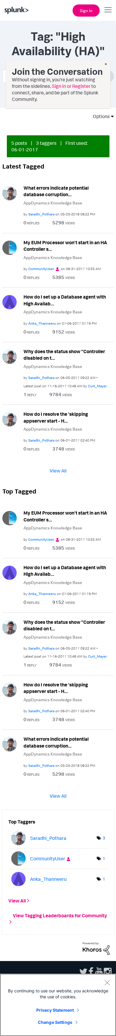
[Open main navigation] (108, 9)
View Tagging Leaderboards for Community (60, 915)
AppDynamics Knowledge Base (52, 202)
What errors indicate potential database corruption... (56, 191)
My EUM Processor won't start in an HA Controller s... (65, 245)
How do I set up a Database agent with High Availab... (64, 300)
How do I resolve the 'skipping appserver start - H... (55, 417)
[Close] (107, 983)
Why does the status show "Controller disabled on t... (64, 354)
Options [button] (99, 116)
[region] (58, 1005)
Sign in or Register (71, 86)
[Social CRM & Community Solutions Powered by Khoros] (96, 948)
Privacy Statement (55, 1010)
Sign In (86, 10)
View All (58, 471)
